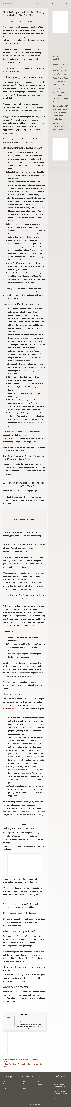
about (53, 3)
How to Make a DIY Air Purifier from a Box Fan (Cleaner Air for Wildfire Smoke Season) (60, 112)
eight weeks (12, 708)
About (4, 1083)
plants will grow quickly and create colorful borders (24, 812)
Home (4, 1081)
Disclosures (22, 1086)
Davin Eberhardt (21, 1014)
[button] (66, 3)
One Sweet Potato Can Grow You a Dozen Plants (59, 126)
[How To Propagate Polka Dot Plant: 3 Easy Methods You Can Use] (24, 21)
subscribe (36, 3)
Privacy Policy (23, 1081)
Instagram (39, 1084)
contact (61, 3)
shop (48, 3)
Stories (4, 1088)
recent (42, 3)
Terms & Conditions (24, 1083)
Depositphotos (23, 1090)
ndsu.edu (32, 625)
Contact (5, 1086)
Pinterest (39, 1081)
